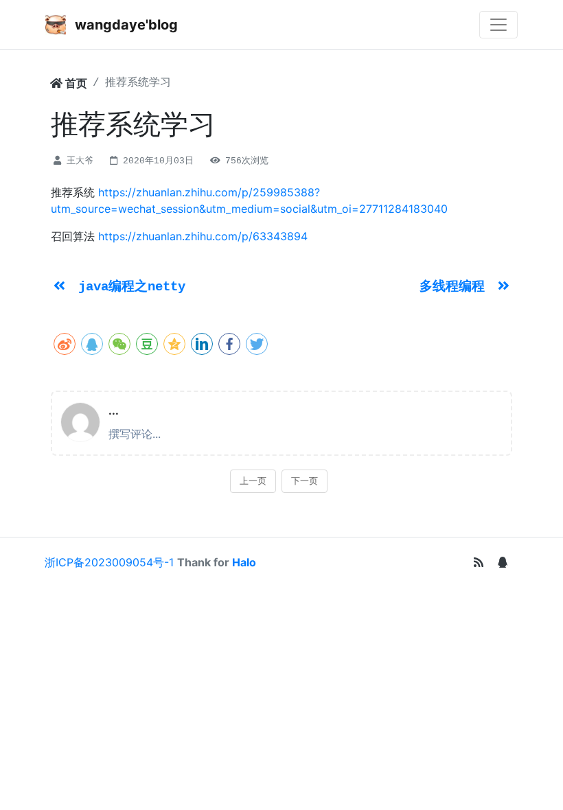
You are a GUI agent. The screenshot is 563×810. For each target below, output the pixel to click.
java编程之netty (131, 286)
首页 (74, 83)
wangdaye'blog (124, 24)
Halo (244, 562)
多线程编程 (456, 286)
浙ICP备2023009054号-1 (109, 562)
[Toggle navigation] (498, 24)
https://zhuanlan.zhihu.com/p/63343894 (203, 236)
